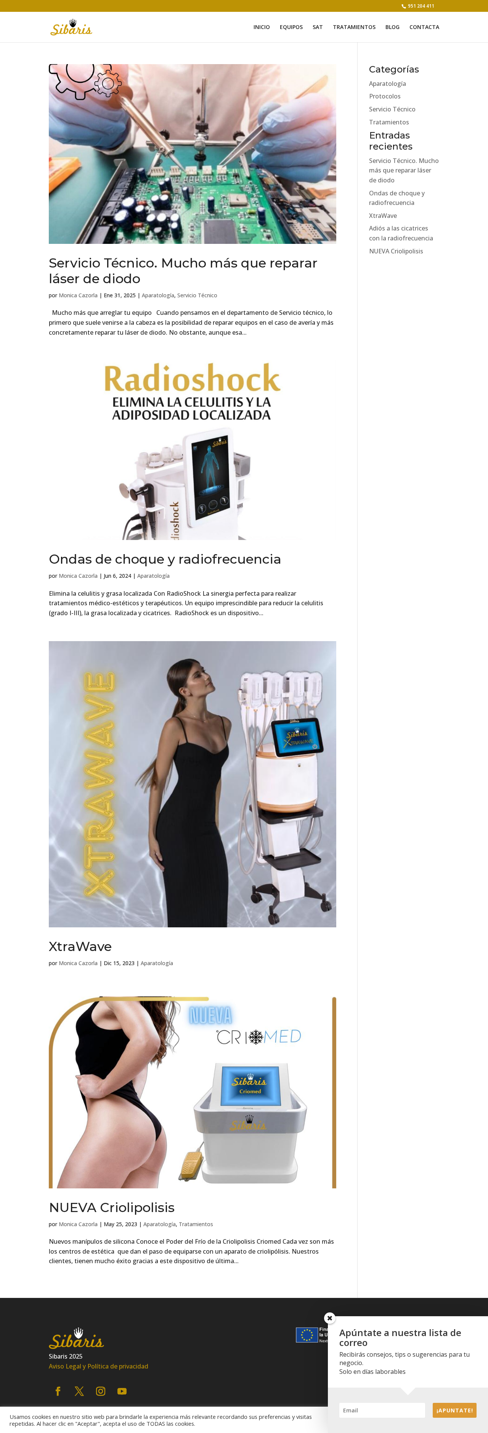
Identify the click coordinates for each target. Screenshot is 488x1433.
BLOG (392, 27)
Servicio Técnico (197, 295)
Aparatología (158, 295)
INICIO (262, 27)
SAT (318, 27)
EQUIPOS (291, 27)
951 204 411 (420, 6)
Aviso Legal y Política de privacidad (98, 1366)
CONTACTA (424, 27)
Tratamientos (196, 1224)
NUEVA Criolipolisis (112, 1207)
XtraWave (80, 946)
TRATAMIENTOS (354, 27)
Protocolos (385, 96)
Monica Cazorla (78, 295)
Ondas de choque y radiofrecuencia (165, 559)
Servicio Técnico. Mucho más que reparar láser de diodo (183, 271)
